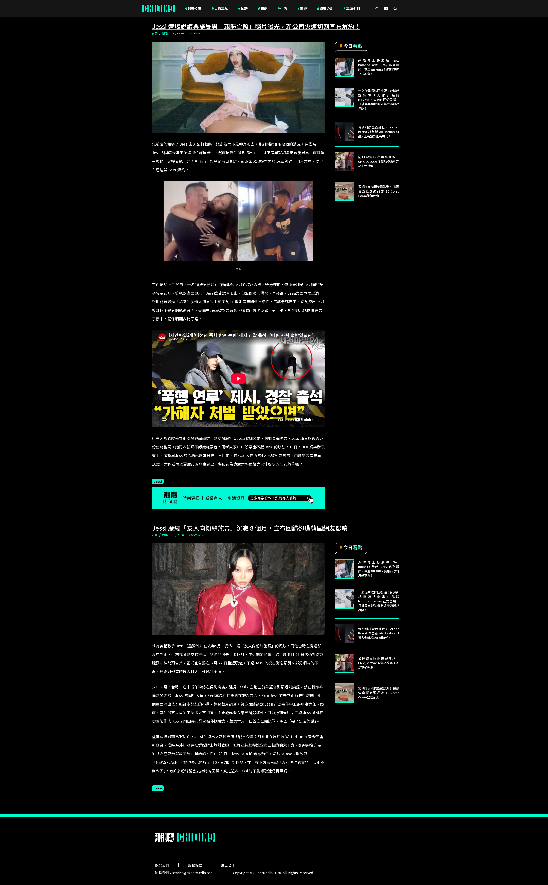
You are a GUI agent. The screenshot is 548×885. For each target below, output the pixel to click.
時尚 (262, 8)
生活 (282, 8)
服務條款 (195, 865)
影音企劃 (325, 8)
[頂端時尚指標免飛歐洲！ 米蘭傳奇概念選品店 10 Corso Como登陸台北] (344, 191)
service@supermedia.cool (193, 872)
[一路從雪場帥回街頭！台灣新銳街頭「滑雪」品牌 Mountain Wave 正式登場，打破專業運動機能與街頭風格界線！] (344, 97)
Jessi (158, 481)
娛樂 (302, 8)
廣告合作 (228, 865)
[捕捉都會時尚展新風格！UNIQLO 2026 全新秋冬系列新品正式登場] (344, 161)
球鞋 (243, 8)
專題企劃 (352, 8)
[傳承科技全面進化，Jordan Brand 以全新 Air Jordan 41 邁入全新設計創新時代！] (344, 131)
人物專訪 (220, 8)
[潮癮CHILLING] (158, 8)
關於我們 (162, 865)
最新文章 (193, 8)
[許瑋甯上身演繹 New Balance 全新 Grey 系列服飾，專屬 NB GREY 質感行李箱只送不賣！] (344, 67)
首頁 (155, 33)
